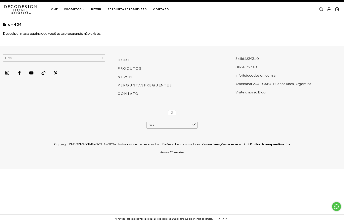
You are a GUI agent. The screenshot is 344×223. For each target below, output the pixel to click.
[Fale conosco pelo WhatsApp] (336, 206)
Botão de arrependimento (270, 144)
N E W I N (96, 9)
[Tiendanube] (172, 152)
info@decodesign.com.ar (256, 75)
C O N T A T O (161, 9)
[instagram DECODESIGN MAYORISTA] (7, 72)
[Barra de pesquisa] (321, 9)
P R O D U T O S (73, 9)
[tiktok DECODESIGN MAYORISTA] (43, 72)
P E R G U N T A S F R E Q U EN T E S (127, 9)
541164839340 (247, 58)
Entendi (222, 219)
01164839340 (246, 67)
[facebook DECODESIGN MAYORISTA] (19, 72)
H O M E (53, 9)
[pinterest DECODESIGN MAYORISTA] (55, 72)
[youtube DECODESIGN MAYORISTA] (31, 72)
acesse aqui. (236, 144)
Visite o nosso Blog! (251, 92)
